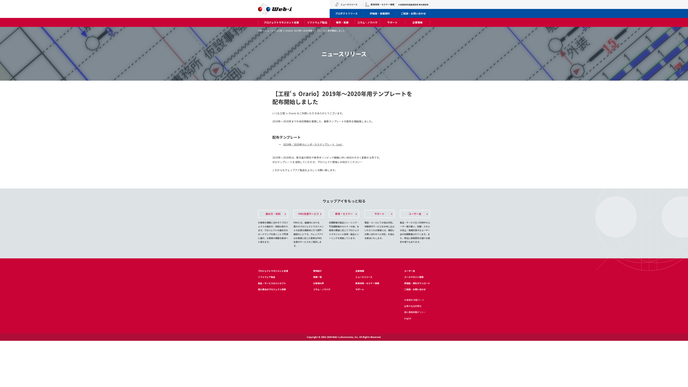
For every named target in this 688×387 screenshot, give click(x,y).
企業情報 (417, 22)
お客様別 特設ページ (414, 299)
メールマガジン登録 (414, 276)
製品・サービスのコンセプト (272, 283)
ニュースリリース (349, 4)
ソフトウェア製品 (317, 22)
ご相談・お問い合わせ (413, 13)
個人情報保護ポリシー (415, 312)
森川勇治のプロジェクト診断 (272, 289)
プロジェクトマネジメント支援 (281, 22)
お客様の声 (318, 283)
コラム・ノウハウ (367, 22)
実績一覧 (317, 276)
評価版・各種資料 (380, 13)
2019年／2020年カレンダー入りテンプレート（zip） (313, 144)
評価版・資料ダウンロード (417, 283)
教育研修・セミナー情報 (382, 4)
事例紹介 (317, 270)
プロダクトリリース (346, 13)
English (407, 318)
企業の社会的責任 (412, 305)
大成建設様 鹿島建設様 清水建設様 (413, 4)
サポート (392, 22)
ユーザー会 (409, 270)
